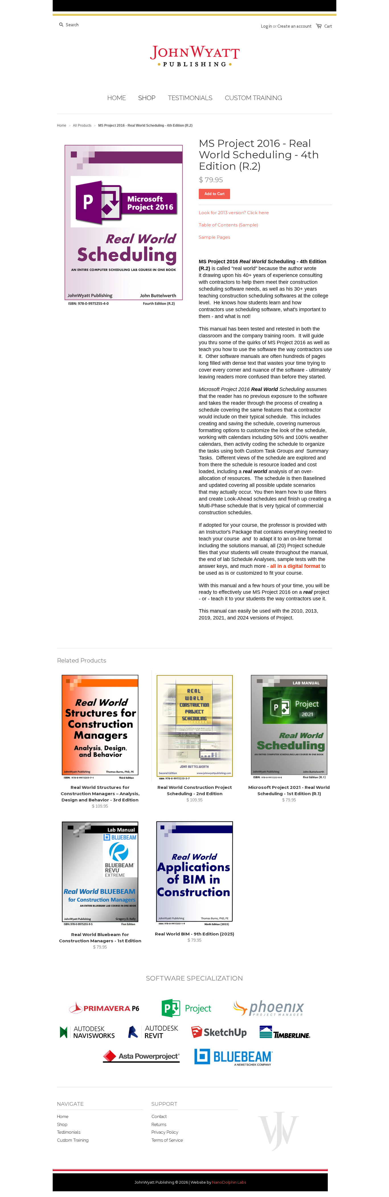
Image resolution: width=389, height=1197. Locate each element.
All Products (82, 125)
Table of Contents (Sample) (228, 225)
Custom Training (73, 1140)
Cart (328, 26)
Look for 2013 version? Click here (234, 212)
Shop (62, 1124)
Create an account (294, 26)
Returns (158, 1124)
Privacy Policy (164, 1132)
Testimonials (68, 1132)
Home (62, 1116)
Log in (266, 26)
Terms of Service (167, 1140)
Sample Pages (214, 237)
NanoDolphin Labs (229, 1182)
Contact (159, 1116)
